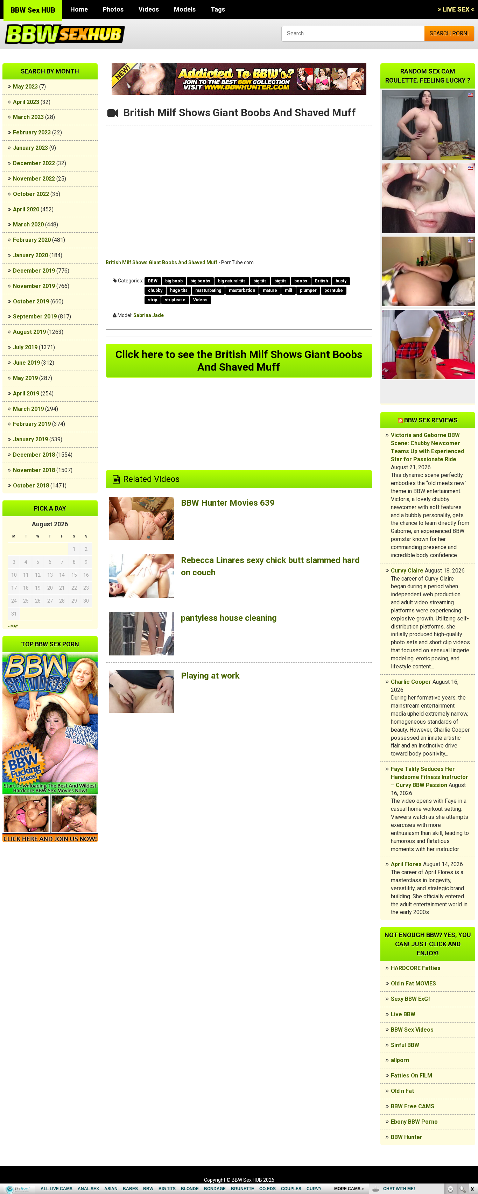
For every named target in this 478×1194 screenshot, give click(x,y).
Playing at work (210, 676)
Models (185, 9)
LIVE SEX (456, 9)
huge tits (179, 290)
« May (13, 626)
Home (79, 9)
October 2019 (31, 301)
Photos (113, 9)
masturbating (208, 290)
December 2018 (34, 454)
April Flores (406, 864)
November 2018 (34, 470)
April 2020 (26, 209)
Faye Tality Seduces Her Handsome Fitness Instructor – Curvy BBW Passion (429, 777)
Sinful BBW (405, 1045)
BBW (152, 281)
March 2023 (28, 117)
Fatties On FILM (411, 1075)
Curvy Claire (407, 570)
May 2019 (25, 378)
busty (341, 281)
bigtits (280, 281)
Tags (218, 9)
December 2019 (34, 270)
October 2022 (31, 194)
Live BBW (403, 1014)
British (321, 281)
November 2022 (34, 178)
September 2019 (35, 316)
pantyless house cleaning (229, 618)
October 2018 (31, 485)
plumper (308, 290)
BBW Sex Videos (412, 1029)
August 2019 (29, 332)
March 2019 (28, 409)
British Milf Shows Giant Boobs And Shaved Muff (161, 262)
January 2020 (30, 255)
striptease (175, 299)
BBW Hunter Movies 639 (228, 503)
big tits (260, 281)
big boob (174, 281)
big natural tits (232, 281)
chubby (155, 290)
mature (270, 290)
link (472, 1084)
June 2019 (26, 362)
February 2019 (32, 424)
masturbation (242, 290)
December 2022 (34, 163)
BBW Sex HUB (32, 10)
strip (152, 299)
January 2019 (30, 439)
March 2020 (28, 224)
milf (288, 290)
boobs (300, 281)
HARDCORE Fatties (416, 968)
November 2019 (34, 286)
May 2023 (25, 86)
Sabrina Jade (148, 315)
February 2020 (32, 240)
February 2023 (32, 132)
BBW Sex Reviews (431, 420)
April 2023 (26, 102)
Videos (149, 9)
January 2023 (30, 148)
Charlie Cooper (411, 682)
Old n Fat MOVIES (413, 983)
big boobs (200, 281)
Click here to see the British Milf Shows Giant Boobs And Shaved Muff (238, 360)
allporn (400, 1060)
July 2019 (25, 347)
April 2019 (26, 393)
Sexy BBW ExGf (410, 999)
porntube (333, 290)
